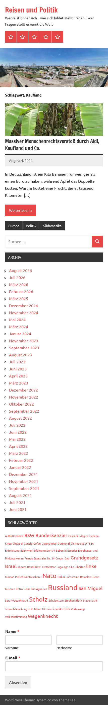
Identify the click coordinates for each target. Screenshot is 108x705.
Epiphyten (26, 550)
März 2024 (18, 326)
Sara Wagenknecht (16, 600)
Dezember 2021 (23, 474)
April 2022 (18, 445)
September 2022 (24, 410)
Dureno (62, 543)
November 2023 (23, 340)
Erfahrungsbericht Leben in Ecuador (55, 550)
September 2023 (24, 347)
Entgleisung (12, 550)
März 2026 (18, 284)
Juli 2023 (17, 361)
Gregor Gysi (63, 558)
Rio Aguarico (39, 589)
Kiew (37, 567)
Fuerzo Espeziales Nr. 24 (40, 558)
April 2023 (18, 375)
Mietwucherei (32, 577)
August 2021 (20, 495)
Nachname (64, 648)
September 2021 (24, 488)
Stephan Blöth (73, 600)
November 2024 (23, 312)
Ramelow (86, 577)
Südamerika (52, 225)
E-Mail (12, 657)
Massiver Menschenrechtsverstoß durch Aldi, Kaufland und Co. (52, 145)
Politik (31, 225)
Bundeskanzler (51, 535)
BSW (29, 535)
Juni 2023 (18, 368)
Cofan (37, 543)
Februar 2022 (21, 460)
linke (91, 566)
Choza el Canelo (22, 543)
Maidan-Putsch (14, 577)
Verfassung (78, 609)
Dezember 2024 (23, 305)
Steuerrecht (90, 600)
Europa (13, 225)
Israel (11, 566)
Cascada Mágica (78, 536)
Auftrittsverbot (14, 536)
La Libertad (78, 567)
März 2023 (18, 382)
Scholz (38, 599)
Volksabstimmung (16, 617)
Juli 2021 (17, 502)
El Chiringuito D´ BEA (81, 543)
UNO (67, 609)
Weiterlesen (19, 210)
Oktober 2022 (21, 403)
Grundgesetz (84, 557)
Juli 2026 (17, 277)
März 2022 (18, 453)
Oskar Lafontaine (68, 577)
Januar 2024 (20, 333)
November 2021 (23, 481)
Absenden (18, 682)
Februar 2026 (21, 291)
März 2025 (18, 298)
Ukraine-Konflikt (52, 609)
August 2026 (20, 270)
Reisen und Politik (31, 10)
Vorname (12, 648)
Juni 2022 (18, 431)
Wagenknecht (43, 616)
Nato (49, 576)
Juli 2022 (17, 424)
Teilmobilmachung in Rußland (23, 609)
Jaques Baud (25, 567)
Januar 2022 (20, 467)
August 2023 (20, 354)
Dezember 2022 (23, 389)
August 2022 (20, 417)
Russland (63, 587)
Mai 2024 (17, 319)
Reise (27, 589)
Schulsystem (56, 600)
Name (12, 631)
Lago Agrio (63, 567)
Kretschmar (49, 567)
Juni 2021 (18, 509)
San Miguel (90, 588)
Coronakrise (49, 543)
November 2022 (23, 396)
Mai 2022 (17, 438)
